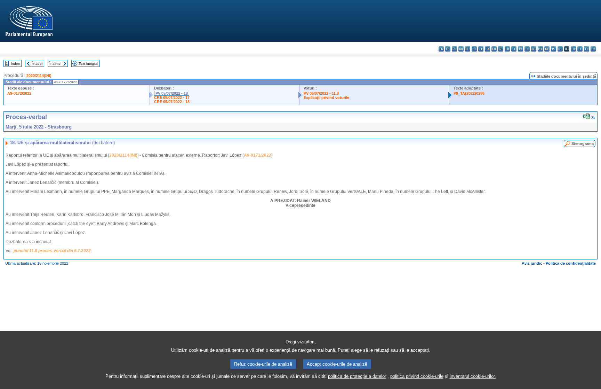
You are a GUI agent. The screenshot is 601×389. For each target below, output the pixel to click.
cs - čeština (454, 49)
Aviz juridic (532, 263)
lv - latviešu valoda (520, 49)
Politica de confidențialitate (571, 263)
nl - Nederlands (547, 49)
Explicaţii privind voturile (326, 97)
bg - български (441, 49)
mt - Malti (540, 49)
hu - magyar (533, 49)
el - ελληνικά (480, 49)
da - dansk (461, 49)
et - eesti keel (474, 49)
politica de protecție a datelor (357, 376)
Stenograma (582, 143)
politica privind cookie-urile (416, 376)
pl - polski (553, 49)
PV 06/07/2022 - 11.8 (321, 93)
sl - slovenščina (580, 49)
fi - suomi (586, 49)
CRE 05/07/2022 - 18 (172, 102)
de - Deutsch (467, 49)
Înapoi (37, 63)
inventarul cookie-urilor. (473, 376)
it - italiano (513, 49)
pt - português (560, 49)
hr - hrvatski (507, 49)
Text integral (88, 63)
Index (15, 63)
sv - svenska (593, 49)
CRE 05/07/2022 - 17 (172, 97)
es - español (447, 49)
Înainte (55, 63)
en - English (487, 49)
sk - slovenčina (573, 49)
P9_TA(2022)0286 (469, 93)
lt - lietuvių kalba (527, 49)
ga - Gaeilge (500, 49)
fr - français (494, 49)
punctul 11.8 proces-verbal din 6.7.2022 (52, 250)
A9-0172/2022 (19, 93)
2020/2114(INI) (38, 75)
